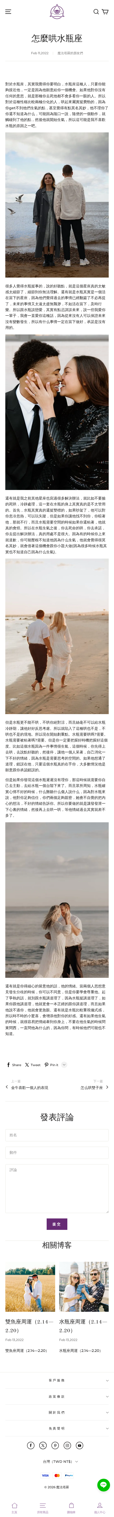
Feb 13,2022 (14, 1340)
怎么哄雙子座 (92, 1087)
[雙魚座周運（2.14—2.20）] (30, 1287)
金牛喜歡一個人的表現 (29, 1087)
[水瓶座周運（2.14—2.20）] (84, 1287)
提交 (57, 1224)
